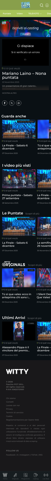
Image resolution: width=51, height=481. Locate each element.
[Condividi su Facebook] (4, 103)
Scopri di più (32, 213)
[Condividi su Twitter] (11, 103)
